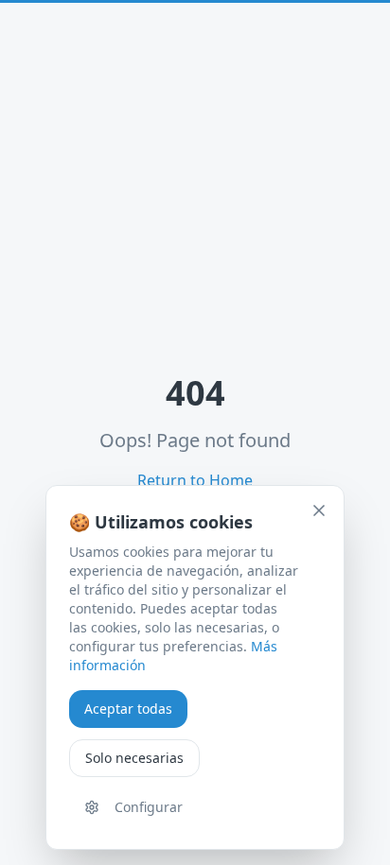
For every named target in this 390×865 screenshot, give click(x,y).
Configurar (149, 807)
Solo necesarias (134, 758)
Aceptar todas (128, 709)
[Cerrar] (319, 510)
